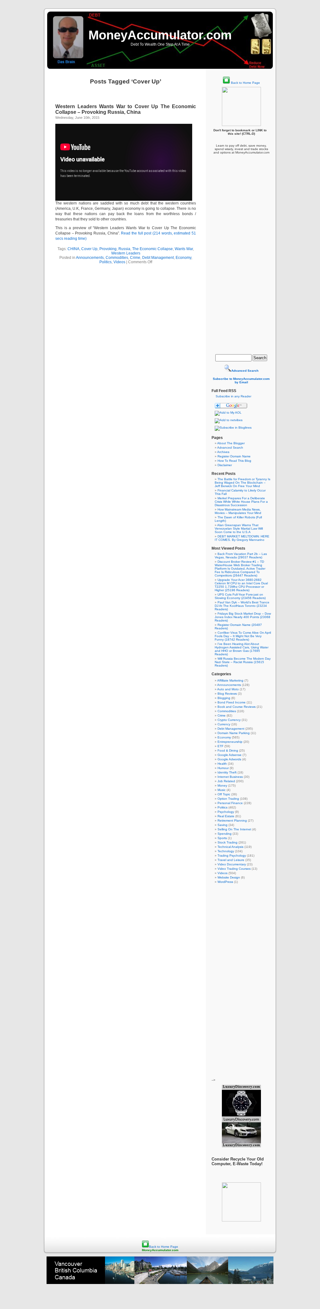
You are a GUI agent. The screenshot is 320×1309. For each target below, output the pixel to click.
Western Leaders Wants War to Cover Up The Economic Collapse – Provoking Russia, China (125, 109)
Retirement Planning (232, 820)
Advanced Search (230, 447)
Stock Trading (228, 842)
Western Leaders (125, 253)
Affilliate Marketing (230, 680)
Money (222, 785)
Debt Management (158, 257)
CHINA (73, 249)
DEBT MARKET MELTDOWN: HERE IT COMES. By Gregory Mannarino (242, 538)
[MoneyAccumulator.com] (233, 427)
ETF (220, 746)
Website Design (229, 877)
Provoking (108, 249)
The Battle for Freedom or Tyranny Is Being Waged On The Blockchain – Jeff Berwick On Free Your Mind (242, 482)
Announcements (90, 257)
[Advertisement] (241, 250)
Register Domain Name (234, 456)
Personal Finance (230, 803)
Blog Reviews (227, 693)
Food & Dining (228, 750)
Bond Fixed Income (232, 702)
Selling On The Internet (234, 829)
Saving (223, 825)
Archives (223, 452)
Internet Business (230, 776)
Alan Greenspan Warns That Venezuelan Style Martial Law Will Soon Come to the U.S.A (239, 528)
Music (222, 790)
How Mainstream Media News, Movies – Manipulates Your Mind (238, 511)
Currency (224, 724)
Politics (105, 262)
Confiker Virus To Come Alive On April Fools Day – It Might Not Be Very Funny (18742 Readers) (243, 636)
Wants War (184, 249)
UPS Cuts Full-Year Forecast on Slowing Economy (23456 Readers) (240, 596)
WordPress (225, 882)
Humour (223, 768)
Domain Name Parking (234, 733)
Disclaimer (225, 465)
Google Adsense (230, 755)
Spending (225, 833)
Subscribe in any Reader (233, 396)
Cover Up (89, 249)
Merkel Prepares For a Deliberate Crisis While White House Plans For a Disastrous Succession (241, 501)
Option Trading (228, 798)
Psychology (226, 811)
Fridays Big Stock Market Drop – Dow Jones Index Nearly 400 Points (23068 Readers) (243, 617)
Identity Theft (227, 772)
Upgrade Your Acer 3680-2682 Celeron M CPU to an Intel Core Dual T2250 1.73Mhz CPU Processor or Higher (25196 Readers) (241, 585)
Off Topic (224, 794)
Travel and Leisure (231, 860)
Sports (222, 838)
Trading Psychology (232, 855)
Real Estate (226, 816)
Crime (135, 257)
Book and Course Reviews (237, 706)
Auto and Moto (228, 689)
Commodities (117, 257)
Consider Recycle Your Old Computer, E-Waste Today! (238, 1161)
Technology (226, 851)
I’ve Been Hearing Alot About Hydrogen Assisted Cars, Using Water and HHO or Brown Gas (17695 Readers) (241, 649)
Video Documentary (232, 864)
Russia (124, 249)
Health (222, 763)
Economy (183, 257)
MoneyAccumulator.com (160, 35)
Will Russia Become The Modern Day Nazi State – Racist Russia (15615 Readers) (243, 662)
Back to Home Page (245, 82)
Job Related (226, 781)
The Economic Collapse (152, 249)
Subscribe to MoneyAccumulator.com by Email (241, 380)
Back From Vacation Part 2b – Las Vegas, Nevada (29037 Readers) (241, 555)
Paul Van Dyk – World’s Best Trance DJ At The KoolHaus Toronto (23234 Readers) (242, 606)
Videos (119, 262)
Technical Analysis (230, 846)
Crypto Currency (229, 720)
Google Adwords (229, 759)
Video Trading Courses (234, 868)
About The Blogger (231, 443)
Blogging (224, 698)
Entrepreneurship (230, 741)
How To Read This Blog (234, 460)
